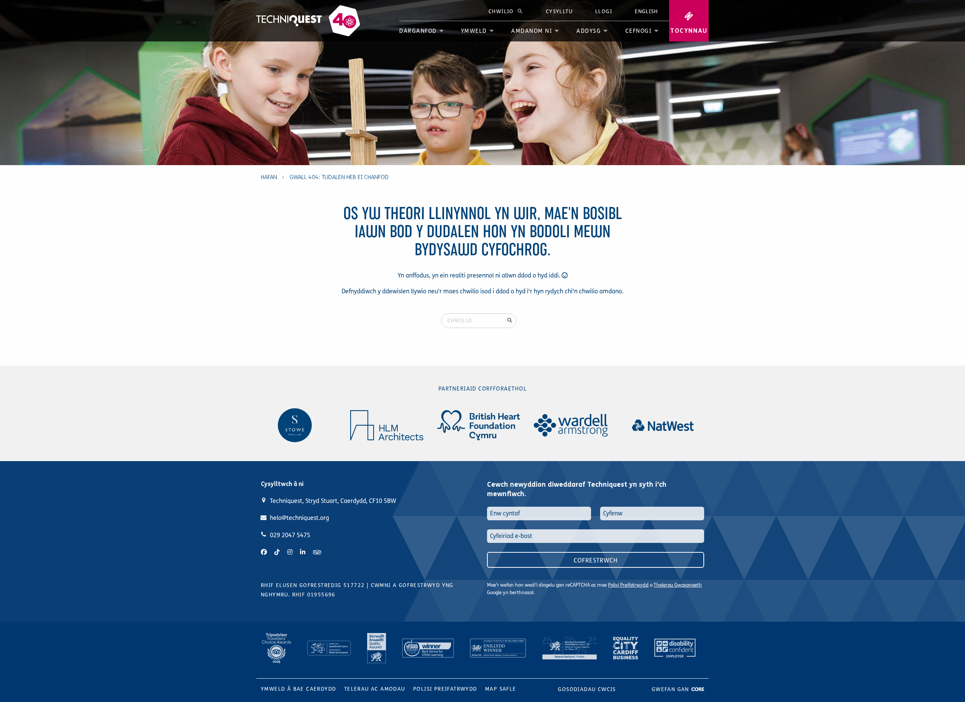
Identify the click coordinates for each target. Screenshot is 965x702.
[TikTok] (277, 552)
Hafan (269, 177)
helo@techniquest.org (299, 517)
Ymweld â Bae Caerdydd (298, 689)
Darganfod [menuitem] (418, 31)
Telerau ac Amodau (374, 689)
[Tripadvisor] (317, 552)
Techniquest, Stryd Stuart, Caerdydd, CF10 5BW (333, 500)
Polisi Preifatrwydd (628, 585)
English (646, 11)
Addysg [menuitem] (588, 31)
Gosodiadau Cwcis (587, 689)
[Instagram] (290, 552)
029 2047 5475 (290, 535)
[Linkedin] (302, 552)
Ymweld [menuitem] (474, 31)
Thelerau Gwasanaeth (678, 585)
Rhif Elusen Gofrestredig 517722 (313, 585)
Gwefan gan (671, 689)
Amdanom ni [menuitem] (531, 31)
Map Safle (500, 689)
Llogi (603, 11)
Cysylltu (559, 11)
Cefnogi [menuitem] (638, 31)
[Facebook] (264, 552)
